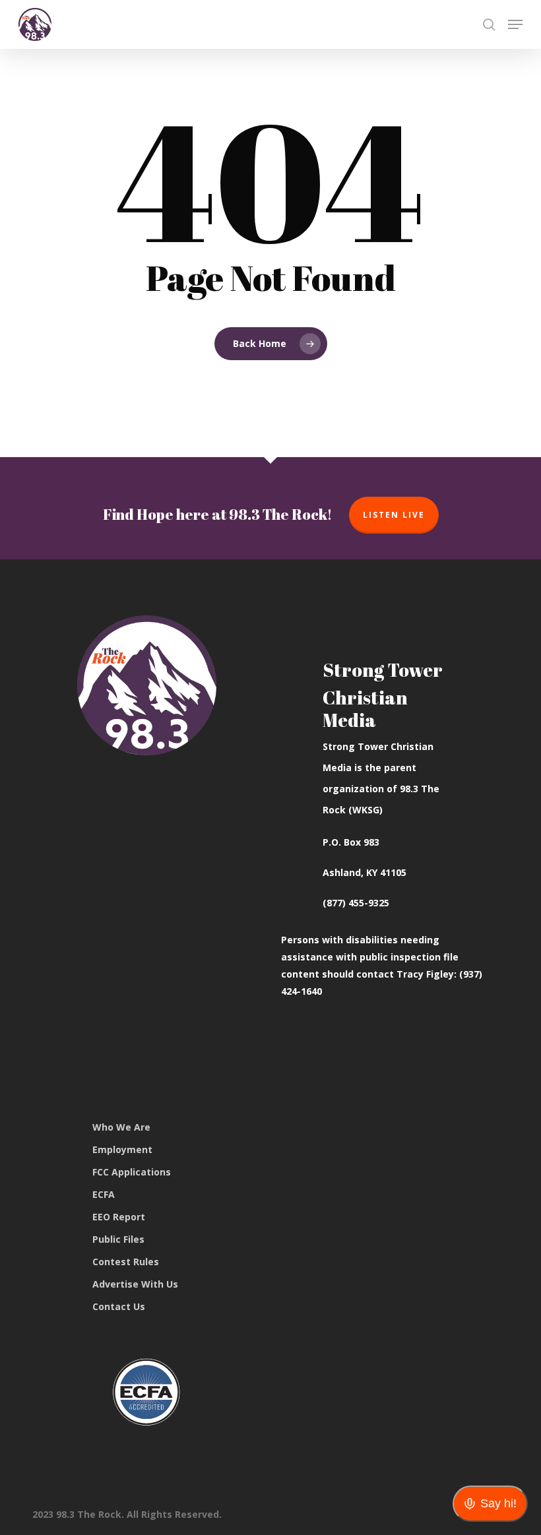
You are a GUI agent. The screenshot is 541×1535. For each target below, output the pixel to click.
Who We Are (121, 1127)
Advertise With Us (135, 1284)
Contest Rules (125, 1261)
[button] (515, 24)
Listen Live (394, 514)
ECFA (103, 1194)
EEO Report (118, 1216)
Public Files (118, 1239)
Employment (122, 1149)
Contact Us (118, 1306)
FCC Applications (131, 1172)
